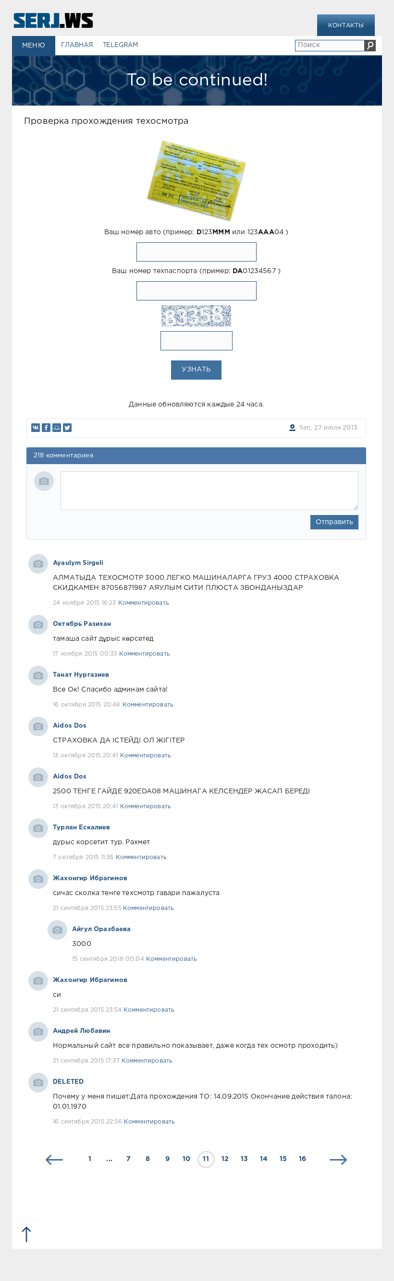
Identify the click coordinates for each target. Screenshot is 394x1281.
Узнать (196, 369)
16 (302, 1159)
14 (264, 1159)
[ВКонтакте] (35, 427)
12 (225, 1159)
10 (186, 1159)
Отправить (335, 522)
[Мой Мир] (56, 427)
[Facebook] (46, 427)
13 (244, 1159)
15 (283, 1159)
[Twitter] (67, 427)
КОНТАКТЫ (346, 25)
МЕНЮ (33, 45)
